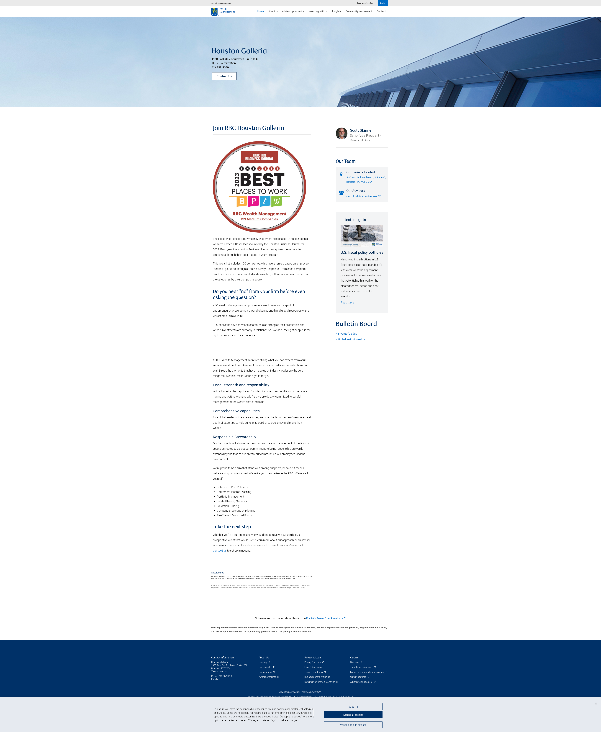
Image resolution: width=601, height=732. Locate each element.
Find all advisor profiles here (361, 196)
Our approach (265, 672)
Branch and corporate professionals (367, 672)
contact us (219, 550)
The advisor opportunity (361, 667)
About (272, 11)
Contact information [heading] (222, 657)
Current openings (358, 676)
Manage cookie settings (353, 724)
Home (260, 11)
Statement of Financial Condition (320, 682)
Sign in (382, 3)
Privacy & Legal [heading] (312, 657)
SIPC (348, 696)
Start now (355, 662)
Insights (336, 11)
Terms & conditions (313, 672)
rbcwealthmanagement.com (221, 3)
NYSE (328, 696)
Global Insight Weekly (351, 339)
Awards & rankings (268, 676)
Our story (263, 662)
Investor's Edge (347, 333)
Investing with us (318, 11)
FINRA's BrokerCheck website (324, 618)
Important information (365, 3)
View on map (217, 671)
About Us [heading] (264, 657)
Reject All (353, 706)
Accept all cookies (353, 714)
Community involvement (359, 11)
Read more (347, 302)
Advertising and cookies (361, 682)
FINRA (338, 696)
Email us (215, 679)
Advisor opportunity (293, 11)
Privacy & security (312, 662)
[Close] (596, 703)
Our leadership (266, 667)
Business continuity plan (315, 676)
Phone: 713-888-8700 (221, 676)
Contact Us (224, 76)
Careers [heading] (354, 657)
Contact (381, 11)
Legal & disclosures (313, 667)
